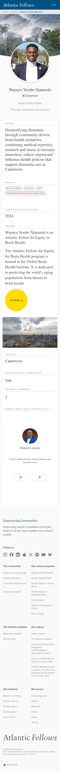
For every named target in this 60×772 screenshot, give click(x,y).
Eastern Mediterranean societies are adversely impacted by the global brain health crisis (43, 671)
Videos (34, 711)
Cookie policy (10, 711)
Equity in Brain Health (42, 572)
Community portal (12, 591)
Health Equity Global (41, 578)
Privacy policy (10, 706)
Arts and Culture (13, 188)
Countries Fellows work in (15, 585)
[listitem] (30, 443)
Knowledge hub (39, 695)
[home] (18, 5)
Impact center (38, 633)
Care (39, 188)
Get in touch (9, 717)
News (34, 717)
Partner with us (10, 701)
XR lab (34, 722)
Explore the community (14, 572)
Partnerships (9, 639)
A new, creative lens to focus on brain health (42, 660)
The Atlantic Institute (41, 639)
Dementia (29, 188)
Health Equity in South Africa (42, 585)
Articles (35, 701)
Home (5, 12)
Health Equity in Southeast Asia (39, 593)
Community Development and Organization (25, 193)
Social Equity (37, 613)
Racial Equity (37, 600)
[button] (54, 5)
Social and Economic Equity (41, 607)
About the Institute (12, 633)
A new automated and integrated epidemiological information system (42, 649)
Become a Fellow (12, 695)
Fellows (14, 12)
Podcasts (35, 706)
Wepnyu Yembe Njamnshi (31, 12)
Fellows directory (11, 578)
